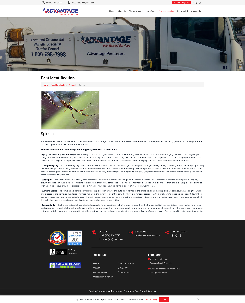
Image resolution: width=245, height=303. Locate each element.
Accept (164, 299)
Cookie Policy (151, 300)
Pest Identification (59, 85)
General (72, 85)
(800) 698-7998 (88, 3)
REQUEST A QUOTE (181, 3)
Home (45, 85)
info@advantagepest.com (147, 235)
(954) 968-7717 (60, 3)
